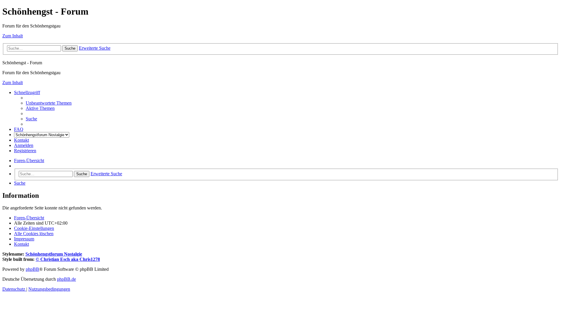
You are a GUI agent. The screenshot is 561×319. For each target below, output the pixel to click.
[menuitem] (49, 102)
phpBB (32, 269)
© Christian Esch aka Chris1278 (68, 259)
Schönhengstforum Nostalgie (53, 254)
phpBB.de (66, 279)
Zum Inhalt (12, 35)
